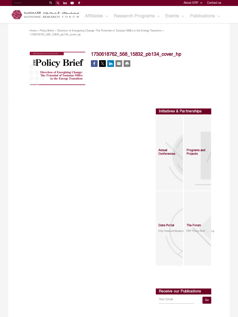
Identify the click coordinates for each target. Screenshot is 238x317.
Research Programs (135, 16)
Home (33, 31)
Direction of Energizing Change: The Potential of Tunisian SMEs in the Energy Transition (109, 31)
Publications (203, 16)
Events (172, 16)
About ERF (191, 3)
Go (207, 300)
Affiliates (94, 16)
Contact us (214, 3)
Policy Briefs (47, 31)
